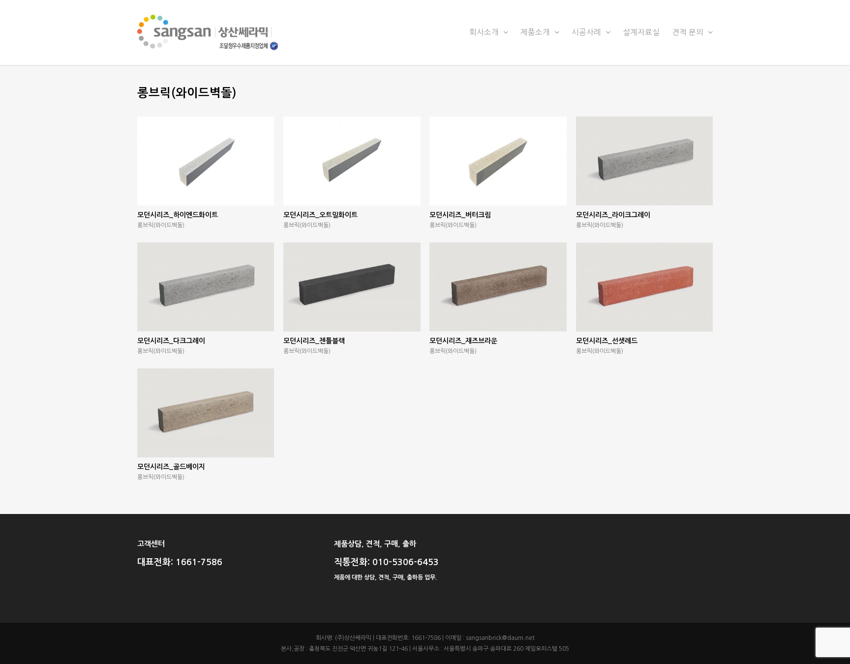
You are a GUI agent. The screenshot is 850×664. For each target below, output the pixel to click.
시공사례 (587, 32)
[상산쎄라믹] (425, 32)
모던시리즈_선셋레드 (607, 340)
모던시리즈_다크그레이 (171, 340)
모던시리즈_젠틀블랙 (314, 340)
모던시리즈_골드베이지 (171, 466)
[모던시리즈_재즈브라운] (497, 287)
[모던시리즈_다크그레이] (205, 287)
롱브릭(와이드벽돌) (160, 225)
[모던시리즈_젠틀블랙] (351, 287)
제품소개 (536, 32)
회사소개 (485, 32)
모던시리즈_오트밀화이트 (320, 214)
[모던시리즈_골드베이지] (205, 412)
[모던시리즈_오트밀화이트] (351, 161)
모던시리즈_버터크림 (460, 214)
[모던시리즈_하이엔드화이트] (205, 161)
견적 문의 (688, 32)
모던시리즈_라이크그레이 (613, 214)
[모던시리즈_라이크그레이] (644, 161)
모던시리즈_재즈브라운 (463, 340)
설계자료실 (641, 32)
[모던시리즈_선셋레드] (644, 287)
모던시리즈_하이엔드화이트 (177, 214)
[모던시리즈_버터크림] (497, 161)
